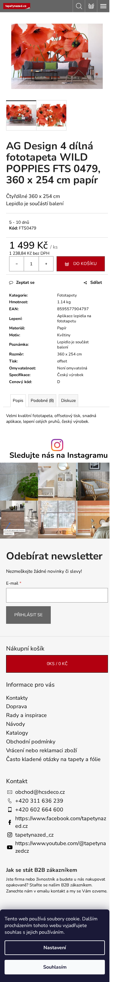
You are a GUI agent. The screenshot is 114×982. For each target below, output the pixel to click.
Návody (15, 724)
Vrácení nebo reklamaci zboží (41, 750)
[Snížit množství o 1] (16, 264)
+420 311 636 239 (39, 800)
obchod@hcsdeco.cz (40, 792)
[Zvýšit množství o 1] (46, 264)
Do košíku (85, 264)
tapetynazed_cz (34, 834)
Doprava (16, 706)
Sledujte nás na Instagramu (58, 455)
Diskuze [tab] (68, 400)
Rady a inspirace (26, 715)
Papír (62, 328)
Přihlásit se (28, 615)
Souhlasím (55, 967)
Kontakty (17, 698)
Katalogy (17, 732)
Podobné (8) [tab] (42, 400)
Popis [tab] (18, 400)
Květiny (64, 335)
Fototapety (67, 295)
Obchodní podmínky (30, 741)
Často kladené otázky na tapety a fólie (53, 759)
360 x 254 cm (69, 354)
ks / (57, 664)
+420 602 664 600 (39, 809)
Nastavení (54, 947)
